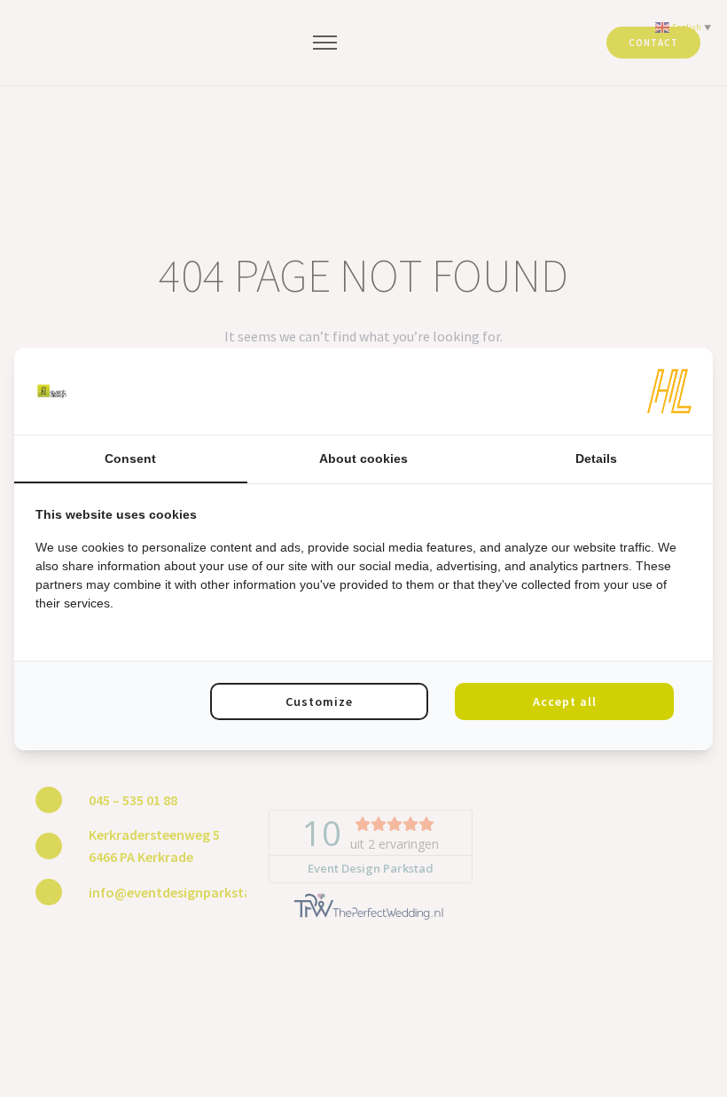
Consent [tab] (130, 458)
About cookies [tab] (363, 458)
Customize (319, 701)
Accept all (565, 701)
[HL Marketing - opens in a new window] (669, 391)
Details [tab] (596, 458)
